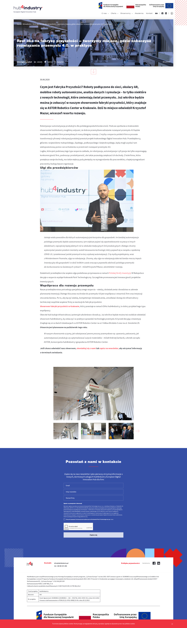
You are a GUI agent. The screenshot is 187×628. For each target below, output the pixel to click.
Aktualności (27, 24)
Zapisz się (93, 535)
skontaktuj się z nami (86, 348)
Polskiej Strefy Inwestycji (120, 273)
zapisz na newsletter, (109, 348)
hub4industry (146, 563)
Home (19, 24)
